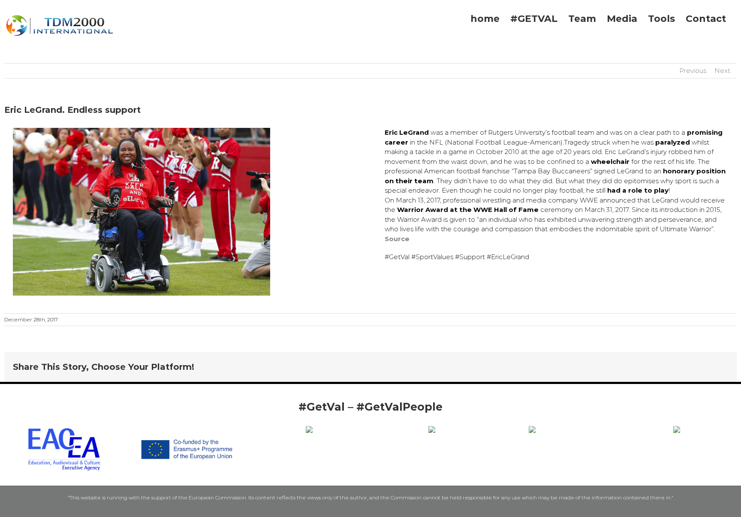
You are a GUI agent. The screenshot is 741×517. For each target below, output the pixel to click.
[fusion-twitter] (363, 420)
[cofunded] (187, 427)
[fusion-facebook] (349, 420)
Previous (692, 71)
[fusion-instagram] (377, 420)
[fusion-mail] (391, 420)
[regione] (309, 429)
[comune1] (431, 429)
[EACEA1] (64, 427)
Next (722, 71)
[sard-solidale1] (676, 429)
